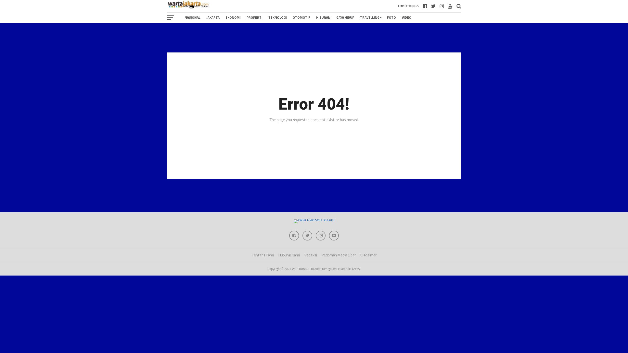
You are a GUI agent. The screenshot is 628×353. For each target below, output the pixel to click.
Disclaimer (368, 255)
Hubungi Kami (289, 255)
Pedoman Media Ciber (339, 255)
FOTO (391, 17)
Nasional (192, 17)
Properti (254, 17)
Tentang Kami (263, 255)
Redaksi (310, 255)
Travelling (369, 17)
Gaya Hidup (345, 17)
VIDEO (406, 17)
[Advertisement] (314, 38)
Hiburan (323, 17)
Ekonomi (233, 17)
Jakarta (213, 17)
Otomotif (301, 17)
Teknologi (277, 17)
